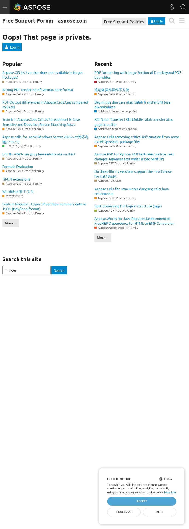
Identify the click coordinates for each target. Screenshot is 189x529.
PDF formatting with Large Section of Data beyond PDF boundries (137, 74)
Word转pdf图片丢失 (18, 191)
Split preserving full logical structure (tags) (128, 206)
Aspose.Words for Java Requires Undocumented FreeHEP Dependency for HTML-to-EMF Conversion (134, 220)
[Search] (183, 7)
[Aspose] (32, 7)
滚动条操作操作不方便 (111, 89)
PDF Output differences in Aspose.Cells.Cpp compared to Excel (45, 104)
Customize (123, 512)
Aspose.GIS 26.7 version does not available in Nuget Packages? (42, 74)
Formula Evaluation (17, 166)
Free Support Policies (124, 21)
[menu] (182, 21)
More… (11, 223)
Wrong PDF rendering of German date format (38, 89)
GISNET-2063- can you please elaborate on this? (38, 154)
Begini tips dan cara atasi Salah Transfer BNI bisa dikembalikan (132, 104)
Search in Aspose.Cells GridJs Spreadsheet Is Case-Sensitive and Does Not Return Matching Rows (41, 121)
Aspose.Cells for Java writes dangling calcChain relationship (131, 191)
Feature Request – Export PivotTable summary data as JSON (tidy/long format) (44, 206)
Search (59, 270)
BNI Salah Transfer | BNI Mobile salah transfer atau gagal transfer (133, 121)
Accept (142, 501)
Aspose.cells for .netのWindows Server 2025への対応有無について (45, 139)
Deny (159, 512)
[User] (171, 7)
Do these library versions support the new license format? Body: (133, 173)
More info (170, 492)
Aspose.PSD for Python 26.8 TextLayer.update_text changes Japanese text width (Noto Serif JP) (134, 156)
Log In (15, 47)
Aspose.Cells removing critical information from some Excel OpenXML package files (136, 139)
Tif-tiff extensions (16, 179)
